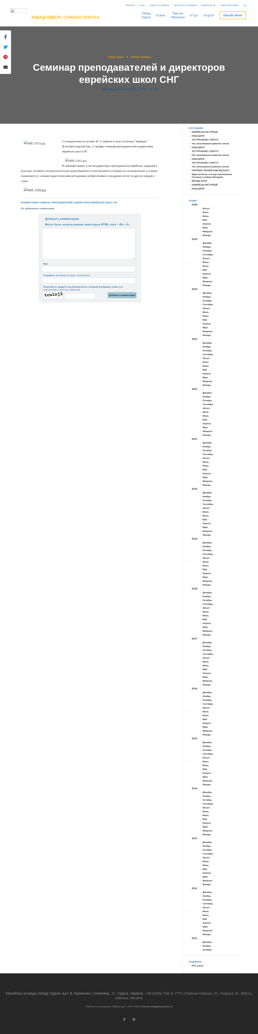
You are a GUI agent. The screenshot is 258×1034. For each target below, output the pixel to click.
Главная (130, 5)
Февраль (207, 231)
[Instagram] (134, 1019)
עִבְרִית (194, 15)
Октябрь (207, 250)
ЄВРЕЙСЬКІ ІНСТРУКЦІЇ (204, 132)
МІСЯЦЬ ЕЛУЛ (199, 181)
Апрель (207, 223)
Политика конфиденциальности (156, 1006)
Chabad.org (117, 1006)
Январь (207, 235)
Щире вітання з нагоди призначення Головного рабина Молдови (212, 175)
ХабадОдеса (146, 15)
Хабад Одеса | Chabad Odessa (65, 17)
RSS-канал (198, 965)
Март (205, 227)
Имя (45, 263)
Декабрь (207, 243)
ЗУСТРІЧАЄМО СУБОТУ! (205, 139)
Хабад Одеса (116, 56)
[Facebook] (124, 1019)
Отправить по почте (66, 275)
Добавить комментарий (62, 218)
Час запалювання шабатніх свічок (210, 143)
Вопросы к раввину (185, 5)
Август (206, 208)
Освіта (160, 15)
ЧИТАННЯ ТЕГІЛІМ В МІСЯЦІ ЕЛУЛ (210, 170)
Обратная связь (230, 5)
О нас (142, 5)
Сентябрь (208, 254)
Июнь (206, 216)
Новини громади (140, 56)
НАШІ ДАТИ (198, 135)
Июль (206, 212)
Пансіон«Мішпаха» (177, 15)
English (209, 15)
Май (205, 220)
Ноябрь (207, 246)
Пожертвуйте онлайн (233, 15)
